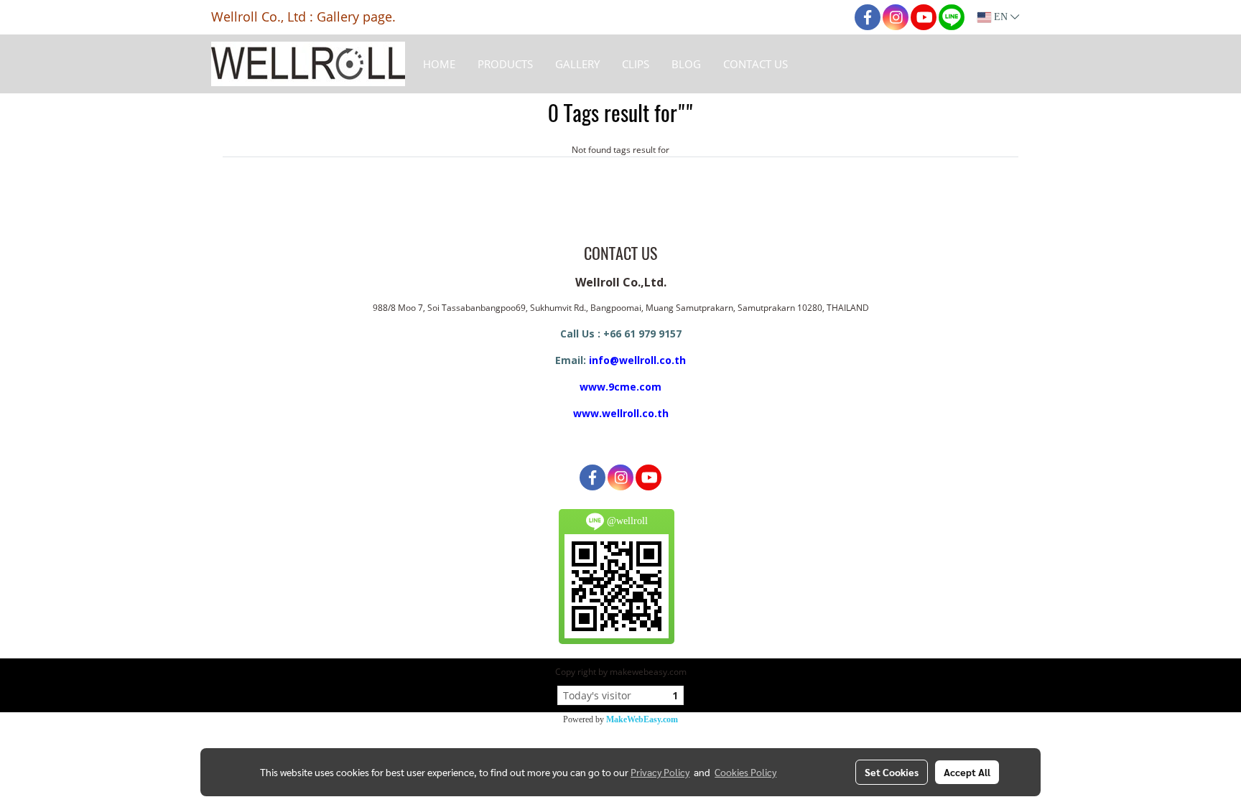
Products (505, 64)
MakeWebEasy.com (642, 719)
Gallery (577, 64)
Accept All (967, 771)
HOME (439, 64)
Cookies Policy (745, 771)
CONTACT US (755, 64)
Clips (635, 64)
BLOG (686, 64)
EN (1000, 16)
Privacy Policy (660, 771)
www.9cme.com (620, 386)
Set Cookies (892, 771)
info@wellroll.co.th (637, 360)
